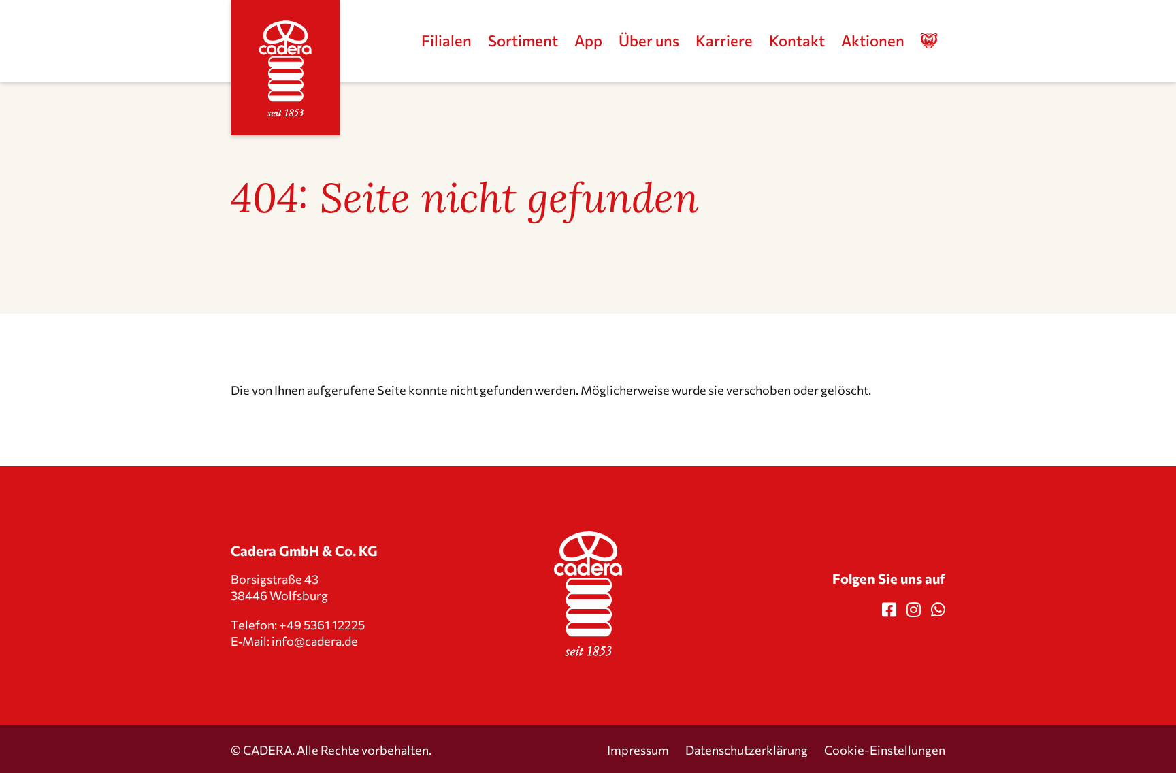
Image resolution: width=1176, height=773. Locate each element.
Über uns (649, 40)
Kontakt (797, 40)
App (588, 40)
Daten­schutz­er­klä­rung (746, 749)
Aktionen (872, 40)
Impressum (638, 749)
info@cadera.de (315, 641)
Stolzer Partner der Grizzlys (937, 41)
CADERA (267, 749)
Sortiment (523, 40)
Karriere (724, 40)
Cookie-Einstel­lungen (884, 749)
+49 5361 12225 (322, 623)
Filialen (446, 40)
